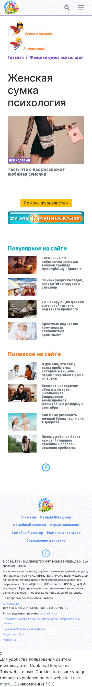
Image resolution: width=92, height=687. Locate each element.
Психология (19, 160)
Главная (16, 57)
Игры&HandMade (64, 524)
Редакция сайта (14, 634)
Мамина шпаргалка (63, 532)
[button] (67, 7)
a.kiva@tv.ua (11, 603)
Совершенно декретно (46, 540)
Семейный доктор (27, 532)
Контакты (9, 639)
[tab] (46, 467)
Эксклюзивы (34, 48)
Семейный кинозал (29, 524)
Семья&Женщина (55, 517)
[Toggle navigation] (81, 8)
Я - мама (28, 517)
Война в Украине (38, 33)
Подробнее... (61, 665)
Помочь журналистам (46, 203)
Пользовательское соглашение (24, 628)
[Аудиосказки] (46, 217)
